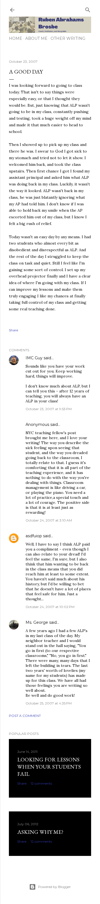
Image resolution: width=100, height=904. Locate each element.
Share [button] (13, 330)
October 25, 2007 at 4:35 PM (49, 703)
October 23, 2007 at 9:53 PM (49, 409)
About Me (36, 38)
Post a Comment (25, 716)
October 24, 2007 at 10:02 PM (50, 607)
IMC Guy (34, 357)
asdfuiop (34, 535)
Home (15, 38)
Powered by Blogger (54, 887)
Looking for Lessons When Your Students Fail (49, 766)
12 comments (41, 783)
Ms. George (37, 622)
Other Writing (68, 38)
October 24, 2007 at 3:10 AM (49, 520)
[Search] (87, 8)
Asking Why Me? (40, 831)
